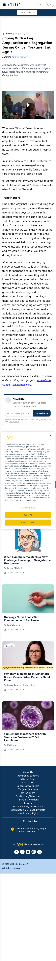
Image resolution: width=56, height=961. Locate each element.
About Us (28, 772)
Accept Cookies (28, 522)
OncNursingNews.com (28, 796)
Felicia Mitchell (14, 568)
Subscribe (40, 413)
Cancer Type (25, 12)
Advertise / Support (28, 775)
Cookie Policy (31, 500)
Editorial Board (28, 779)
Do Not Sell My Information (28, 806)
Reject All (28, 515)
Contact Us (28, 782)
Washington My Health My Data (28, 809)
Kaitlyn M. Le (29, 685)
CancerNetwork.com (28, 785)
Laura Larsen (13, 625)
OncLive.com (28, 792)
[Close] (50, 435)
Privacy (28, 803)
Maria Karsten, (14, 685)
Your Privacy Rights (28, 813)
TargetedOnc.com (28, 789)
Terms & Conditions (28, 799)
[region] (28, 480)
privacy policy (13, 421)
